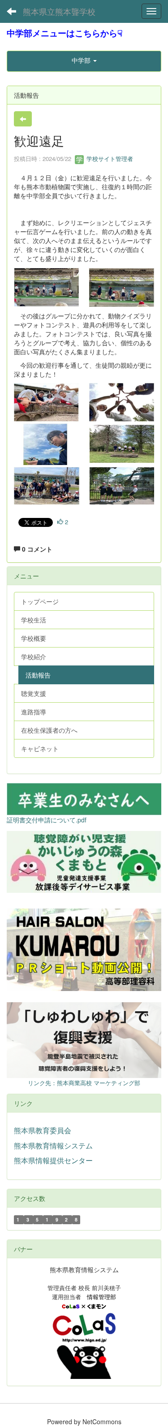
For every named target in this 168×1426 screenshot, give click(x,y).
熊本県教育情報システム (53, 1145)
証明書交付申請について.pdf (46, 819)
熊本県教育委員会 (42, 1130)
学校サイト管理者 (109, 158)
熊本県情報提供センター (53, 1160)
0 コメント (36, 548)
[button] (84, 60)
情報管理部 (101, 1296)
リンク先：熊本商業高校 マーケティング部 (84, 1082)
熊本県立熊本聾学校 (59, 11)
